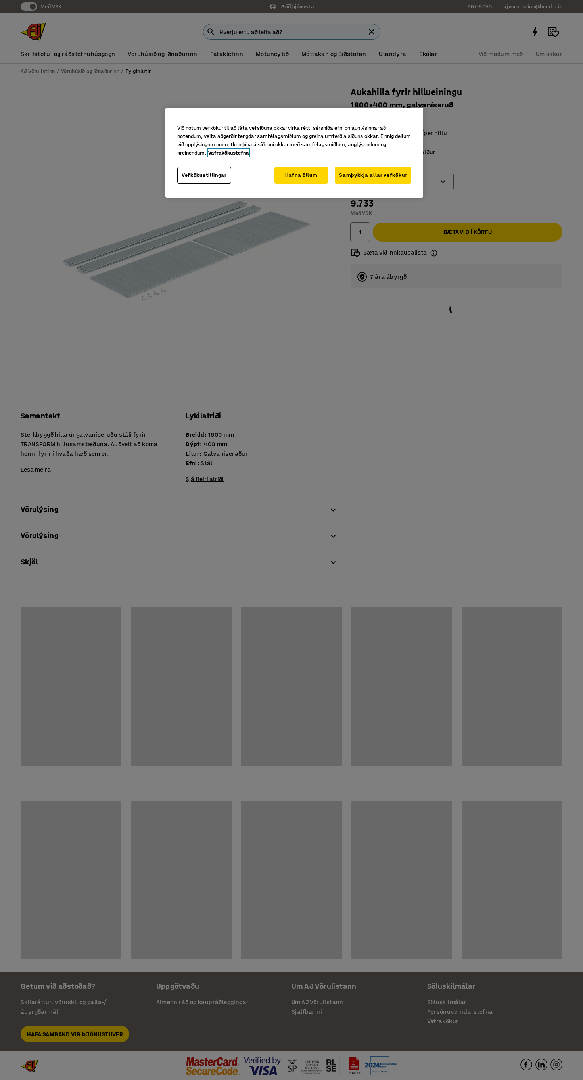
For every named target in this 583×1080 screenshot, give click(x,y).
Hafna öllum (301, 175)
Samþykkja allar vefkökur (373, 175)
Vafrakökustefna (228, 153)
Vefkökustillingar (204, 175)
